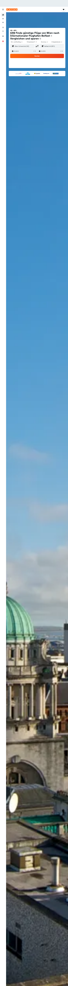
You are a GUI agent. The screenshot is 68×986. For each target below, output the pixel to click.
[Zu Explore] (3, 27)
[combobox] (44, 42)
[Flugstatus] (3, 31)
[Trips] (3, 36)
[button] (3, 9)
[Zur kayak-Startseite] (11, 9)
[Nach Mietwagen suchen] (3, 22)
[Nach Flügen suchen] (3, 15)
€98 (12, 32)
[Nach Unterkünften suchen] (3, 18)
